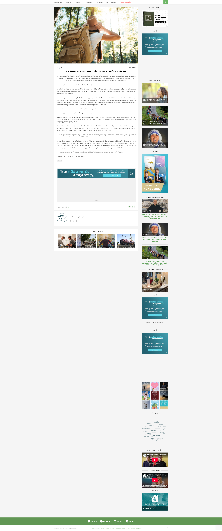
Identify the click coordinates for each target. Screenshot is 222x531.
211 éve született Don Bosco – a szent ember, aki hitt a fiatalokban (106, 247)
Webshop (90, 2)
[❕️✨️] (164, 395)
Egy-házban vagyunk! (148, 508)
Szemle (59, 160)
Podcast (78, 2)
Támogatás (126, 2)
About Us (133, 528)
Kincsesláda (102, 2)
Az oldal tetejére (161, 528)
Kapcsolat (108, 528)
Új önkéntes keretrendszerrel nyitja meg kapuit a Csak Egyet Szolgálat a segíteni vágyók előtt (66, 247)
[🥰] (155, 386)
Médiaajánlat (94, 528)
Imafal (69, 2)
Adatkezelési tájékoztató (118, 528)
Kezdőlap (58, 2)
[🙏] (146, 395)
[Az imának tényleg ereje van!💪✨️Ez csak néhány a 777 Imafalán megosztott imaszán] (164, 404)
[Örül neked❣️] (146, 386)
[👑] (155, 404)
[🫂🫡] (146, 404)
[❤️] (155, 395)
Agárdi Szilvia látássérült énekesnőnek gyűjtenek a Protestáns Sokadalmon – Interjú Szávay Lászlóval (86, 247)
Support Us (139, 528)
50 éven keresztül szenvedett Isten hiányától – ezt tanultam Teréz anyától (154, 144)
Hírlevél (128, 528)
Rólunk (114, 2)
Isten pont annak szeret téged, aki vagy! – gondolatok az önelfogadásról (154, 99)
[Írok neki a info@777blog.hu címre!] (76, 221)
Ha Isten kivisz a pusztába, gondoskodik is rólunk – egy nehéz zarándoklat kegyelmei (155, 122)
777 (62, 67)
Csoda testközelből (148, 289)
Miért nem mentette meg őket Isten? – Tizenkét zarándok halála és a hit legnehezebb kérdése (125, 247)
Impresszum (101, 528)
